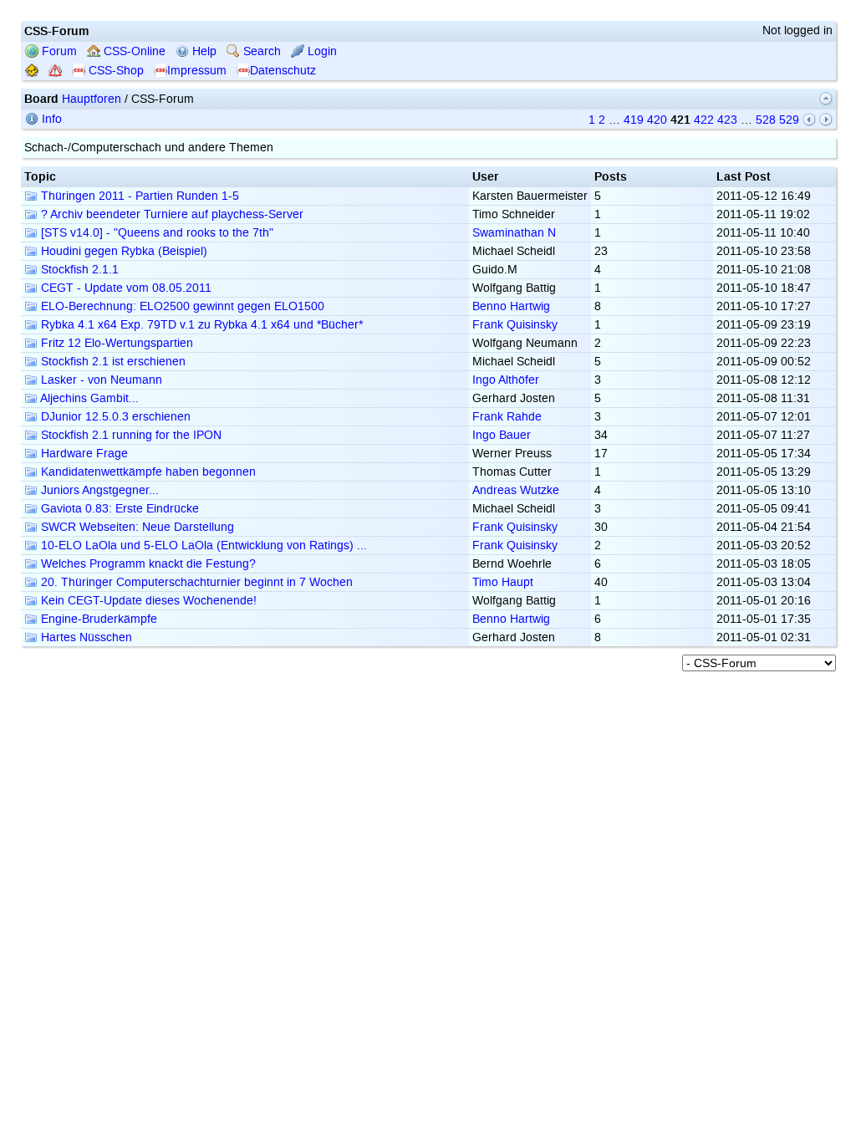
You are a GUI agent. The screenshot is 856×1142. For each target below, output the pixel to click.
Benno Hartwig (511, 306)
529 (789, 120)
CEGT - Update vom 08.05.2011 (124, 288)
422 (704, 120)
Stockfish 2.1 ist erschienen (112, 361)
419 (634, 120)
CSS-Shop (114, 71)
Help (203, 51)
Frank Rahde (507, 417)
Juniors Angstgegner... (98, 490)
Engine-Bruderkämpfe (97, 619)
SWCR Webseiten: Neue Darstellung (136, 527)
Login (320, 51)
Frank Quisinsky (515, 325)
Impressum (197, 71)
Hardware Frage (83, 453)
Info (50, 119)
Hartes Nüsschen (85, 637)
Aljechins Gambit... (88, 398)
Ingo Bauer (501, 435)
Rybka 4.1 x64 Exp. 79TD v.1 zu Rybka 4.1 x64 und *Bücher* (200, 325)
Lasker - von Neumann (100, 380)
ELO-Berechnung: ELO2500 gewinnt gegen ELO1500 (181, 306)
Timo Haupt (502, 582)
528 (766, 120)
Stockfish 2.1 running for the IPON (130, 435)
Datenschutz (283, 71)
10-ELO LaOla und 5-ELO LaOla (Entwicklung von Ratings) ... (202, 545)
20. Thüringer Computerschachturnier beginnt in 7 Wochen (195, 582)
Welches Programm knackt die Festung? (147, 564)
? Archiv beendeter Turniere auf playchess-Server (170, 214)
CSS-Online (133, 51)
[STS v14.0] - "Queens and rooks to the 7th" (155, 233)
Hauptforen (91, 99)
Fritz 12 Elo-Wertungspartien (115, 343)
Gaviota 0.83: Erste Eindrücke (118, 509)
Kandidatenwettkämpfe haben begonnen (147, 472)
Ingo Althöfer (505, 380)
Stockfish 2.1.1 (78, 270)
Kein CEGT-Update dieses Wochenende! (147, 601)
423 (727, 120)
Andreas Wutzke (515, 490)
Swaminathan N (514, 233)
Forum (57, 51)
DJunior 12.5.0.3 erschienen (114, 417)
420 (657, 120)
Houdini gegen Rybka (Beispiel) (122, 251)
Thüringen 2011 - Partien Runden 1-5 (138, 196)
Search (260, 51)
